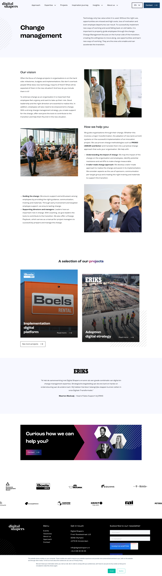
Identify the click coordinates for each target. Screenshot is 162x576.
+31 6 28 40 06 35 (78, 551)
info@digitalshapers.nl (80, 548)
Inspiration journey (80, 5)
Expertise (49, 5)
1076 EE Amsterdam (79, 541)
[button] (137, 5)
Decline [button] (121, 571)
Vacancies (47, 534)
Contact (149, 5)
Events (46, 531)
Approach (36, 5)
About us (111, 5)
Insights (96, 5)
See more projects (30, 344)
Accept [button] (112, 571)
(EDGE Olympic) (77, 538)
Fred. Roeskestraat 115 (81, 534)
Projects (64, 5)
